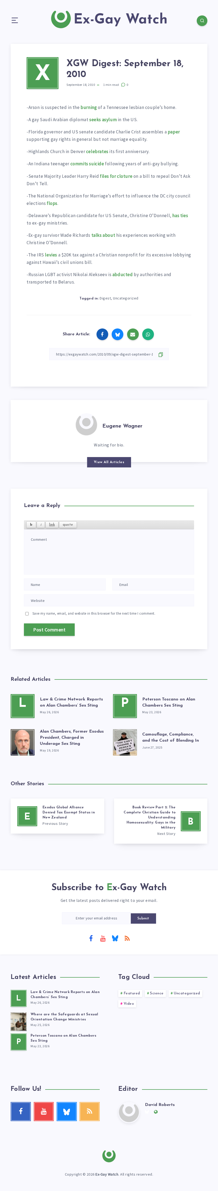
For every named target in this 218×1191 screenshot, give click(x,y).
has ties (180, 215)
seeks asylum (103, 120)
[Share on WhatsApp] (148, 334)
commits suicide (87, 164)
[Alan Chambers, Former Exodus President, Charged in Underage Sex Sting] (23, 741)
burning (89, 107)
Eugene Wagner (122, 426)
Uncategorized (126, 298)
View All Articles (109, 462)
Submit (143, 918)
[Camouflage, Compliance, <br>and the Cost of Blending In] (125, 741)
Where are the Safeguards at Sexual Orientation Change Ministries (64, 1017)
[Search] (202, 20)
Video (129, 1004)
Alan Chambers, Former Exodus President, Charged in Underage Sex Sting (72, 737)
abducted (122, 274)
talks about (103, 235)
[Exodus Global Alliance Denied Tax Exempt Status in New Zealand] (57, 816)
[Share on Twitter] (117, 334)
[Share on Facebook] (102, 334)
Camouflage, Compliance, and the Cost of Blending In (170, 737)
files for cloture (116, 176)
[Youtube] (103, 938)
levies (51, 255)
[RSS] (127, 938)
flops (52, 203)
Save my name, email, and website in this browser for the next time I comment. (94, 613)
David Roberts (160, 1105)
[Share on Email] (133, 334)
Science (157, 993)
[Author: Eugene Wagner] (86, 423)
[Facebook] (91, 938)
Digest (105, 298)
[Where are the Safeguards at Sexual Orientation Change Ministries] (19, 1020)
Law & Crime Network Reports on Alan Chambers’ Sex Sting (65, 994)
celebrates (97, 151)
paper (174, 132)
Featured (132, 993)
